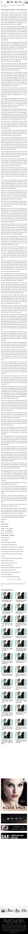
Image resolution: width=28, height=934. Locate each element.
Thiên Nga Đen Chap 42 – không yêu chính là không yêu (21, 741)
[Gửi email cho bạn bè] (15, 579)
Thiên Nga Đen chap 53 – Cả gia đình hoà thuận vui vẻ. (7, 728)
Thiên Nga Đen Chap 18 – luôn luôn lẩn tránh (7, 601)
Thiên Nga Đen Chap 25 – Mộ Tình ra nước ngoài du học (21, 701)
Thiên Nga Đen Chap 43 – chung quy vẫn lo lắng (7, 674)
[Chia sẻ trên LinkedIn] (20, 579)
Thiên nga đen (13, 5)
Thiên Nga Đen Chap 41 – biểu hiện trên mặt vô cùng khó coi (7, 662)
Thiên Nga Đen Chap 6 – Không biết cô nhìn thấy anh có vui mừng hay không (7, 741)
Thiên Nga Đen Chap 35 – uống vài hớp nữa (21, 601)
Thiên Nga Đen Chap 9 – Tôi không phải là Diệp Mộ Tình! (21, 625)
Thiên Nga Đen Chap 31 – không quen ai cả (21, 661)
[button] (2, 2)
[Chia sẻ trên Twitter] (13, 579)
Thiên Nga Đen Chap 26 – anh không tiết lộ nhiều (7, 701)
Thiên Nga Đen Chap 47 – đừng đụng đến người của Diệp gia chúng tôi (21, 649)
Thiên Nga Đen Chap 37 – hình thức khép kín (7, 637)
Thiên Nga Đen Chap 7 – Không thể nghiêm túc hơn (21, 675)
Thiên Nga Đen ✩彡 (5, 5)
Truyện (5, 6)
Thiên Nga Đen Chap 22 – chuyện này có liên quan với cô (7, 649)
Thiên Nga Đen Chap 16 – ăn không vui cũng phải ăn (21, 688)
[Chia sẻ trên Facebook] (10, 579)
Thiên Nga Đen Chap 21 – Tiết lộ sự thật (21, 612)
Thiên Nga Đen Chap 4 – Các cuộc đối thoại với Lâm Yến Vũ (21, 728)
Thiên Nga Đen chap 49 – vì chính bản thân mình (7, 625)
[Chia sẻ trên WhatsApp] (8, 579)
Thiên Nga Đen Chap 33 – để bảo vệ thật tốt (7, 612)
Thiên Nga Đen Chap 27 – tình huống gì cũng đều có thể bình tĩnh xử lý (7, 714)
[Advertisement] (14, 763)
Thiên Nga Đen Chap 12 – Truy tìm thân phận (7, 687)
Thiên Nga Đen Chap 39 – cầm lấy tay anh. (21, 713)
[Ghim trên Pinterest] (17, 579)
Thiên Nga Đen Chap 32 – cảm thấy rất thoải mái (21, 637)
